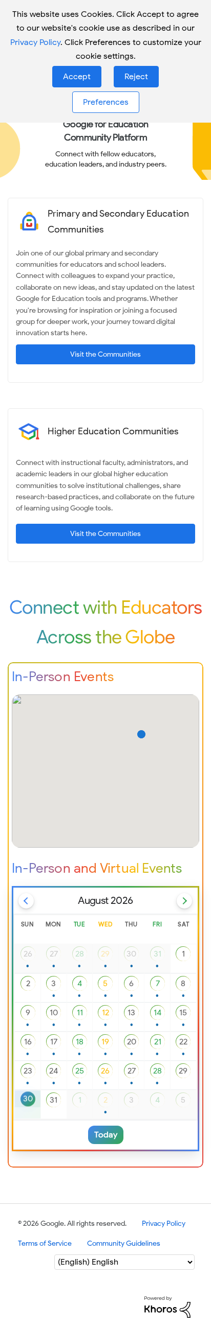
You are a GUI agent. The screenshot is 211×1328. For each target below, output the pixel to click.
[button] (76, 76)
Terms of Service (45, 1243)
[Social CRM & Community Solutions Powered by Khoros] (167, 1306)
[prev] (26, 900)
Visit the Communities (105, 354)
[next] (184, 900)
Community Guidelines (123, 1243)
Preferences (106, 102)
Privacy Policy (35, 42)
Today (105, 1135)
